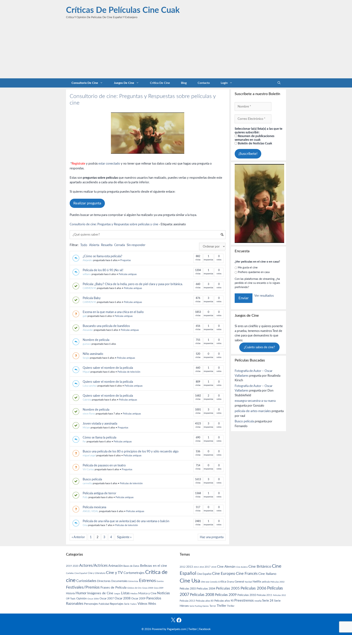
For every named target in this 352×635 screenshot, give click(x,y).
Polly (85, 497)
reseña (257, 601)
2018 (213, 567)
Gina (85, 525)
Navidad (248, 582)
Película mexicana (94, 507)
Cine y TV (114, 573)
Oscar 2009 (138, 598)
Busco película (92, 479)
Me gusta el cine (248, 267)
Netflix (257, 581)
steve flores (89, 414)
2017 (207, 567)
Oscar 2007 (107, 598)
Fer (84, 442)
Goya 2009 (158, 588)
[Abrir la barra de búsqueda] (279, 83)
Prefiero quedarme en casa (254, 272)
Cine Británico (259, 566)
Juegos (117, 594)
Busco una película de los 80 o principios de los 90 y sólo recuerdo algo (131, 451)
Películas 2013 (187, 601)
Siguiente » (124, 537)
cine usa (205, 582)
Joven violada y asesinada (100, 423)
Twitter (192, 629)
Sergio (86, 358)
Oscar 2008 (123, 598)
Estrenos (147, 580)
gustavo (87, 344)
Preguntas (125, 260)
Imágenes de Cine (100, 593)
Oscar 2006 (93, 599)
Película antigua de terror (99, 493)
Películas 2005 (228, 588)
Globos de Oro (134, 588)
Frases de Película (113, 587)
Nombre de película (96, 339)
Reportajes (116, 603)
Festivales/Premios (83, 587)
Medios (134, 594)
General (239, 581)
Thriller (221, 605)
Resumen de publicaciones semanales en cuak (254, 137)
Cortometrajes (134, 573)
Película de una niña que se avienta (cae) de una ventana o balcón (126, 521)
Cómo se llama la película (99, 437)
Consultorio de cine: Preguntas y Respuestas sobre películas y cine (114, 224)
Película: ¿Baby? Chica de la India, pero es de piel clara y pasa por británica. (133, 284)
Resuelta (106, 245)
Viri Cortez (88, 469)
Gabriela (87, 400)
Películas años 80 (205, 601)
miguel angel (89, 455)
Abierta (94, 245)
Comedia (213, 582)
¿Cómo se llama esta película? (102, 256)
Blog (184, 82)
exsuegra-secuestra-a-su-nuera (255, 400)
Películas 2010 (246, 595)
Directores (104, 581)
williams (87, 274)
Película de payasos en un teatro (104, 465)
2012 (183, 567)
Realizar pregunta (87, 203)
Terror (213, 606)
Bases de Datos (131, 566)
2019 (69, 566)
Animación (115, 565)
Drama (230, 582)
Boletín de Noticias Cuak (254, 143)
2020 (75, 566)
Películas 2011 (264, 595)
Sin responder (136, 245)
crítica (222, 581)
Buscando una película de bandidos (106, 325)
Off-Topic (71, 598)
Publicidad (104, 604)
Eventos (160, 581)
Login (224, 82)
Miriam (86, 428)
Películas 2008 (202, 595)
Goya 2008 (147, 588)
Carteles (70, 573)
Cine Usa (190, 581)
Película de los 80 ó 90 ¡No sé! (103, 270)
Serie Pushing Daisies (199, 606)
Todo (83, 245)
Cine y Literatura (96, 573)
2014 (201, 567)
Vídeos (142, 603)
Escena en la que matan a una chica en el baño (113, 312)
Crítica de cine (160, 82)
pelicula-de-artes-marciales (253, 411)
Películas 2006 (253, 588)
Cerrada (119, 245)
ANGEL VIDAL (90, 511)
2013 (189, 566)
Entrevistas (133, 581)
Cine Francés (247, 574)
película (266, 582)
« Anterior (78, 537)
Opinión (81, 598)
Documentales (119, 581)
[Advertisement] (176, 51)
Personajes (91, 603)
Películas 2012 (279, 595)
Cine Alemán (226, 566)
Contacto (204, 82)
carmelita (87, 483)
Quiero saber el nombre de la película (108, 367)
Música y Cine (147, 593)
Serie (126, 604)
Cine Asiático (242, 567)
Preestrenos (244, 600)
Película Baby (92, 298)
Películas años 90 (224, 601)
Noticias (163, 593)
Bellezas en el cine (153, 565)
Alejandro (88, 260)
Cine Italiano (267, 574)
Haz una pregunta (211, 537)
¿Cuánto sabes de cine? (259, 347)
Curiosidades (86, 581)
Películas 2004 (206, 588)
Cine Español (80, 573)
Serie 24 (267, 600)
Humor (81, 593)
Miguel (86, 372)
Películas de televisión (129, 372)
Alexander (88, 330)
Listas (125, 593)
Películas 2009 (226, 595)
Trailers (133, 604)
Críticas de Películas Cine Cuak (123, 10)
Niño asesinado (93, 353)
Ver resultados (264, 295)
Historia (70, 593)
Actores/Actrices (93, 565)
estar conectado (109, 163)
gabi (85, 316)
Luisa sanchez (90, 386)
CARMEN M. (89, 288)
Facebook (205, 629)
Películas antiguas (128, 274)
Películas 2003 (188, 588)
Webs (152, 603)
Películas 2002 (277, 582)
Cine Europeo (223, 574)
